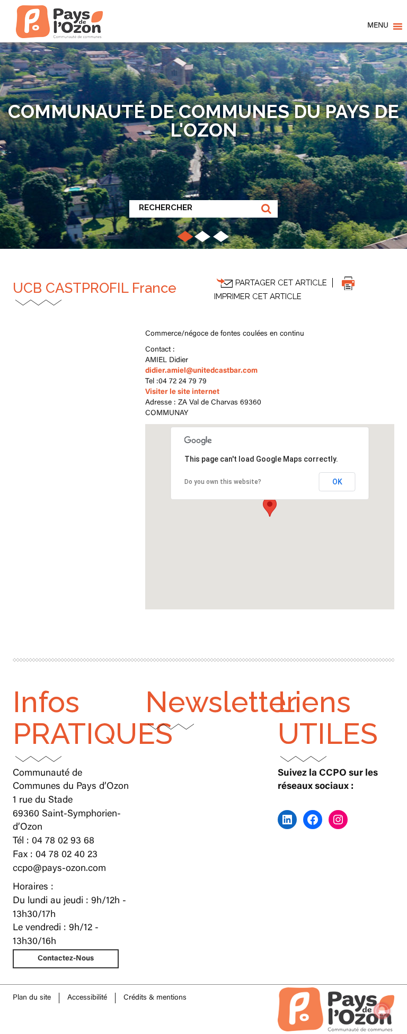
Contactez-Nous (66, 959)
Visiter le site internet (182, 392)
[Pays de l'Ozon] (59, 13)
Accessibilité (87, 998)
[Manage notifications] (382, 1010)
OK (337, 482)
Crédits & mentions (155, 998)
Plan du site (32, 998)
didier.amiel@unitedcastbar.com (201, 371)
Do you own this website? (222, 481)
